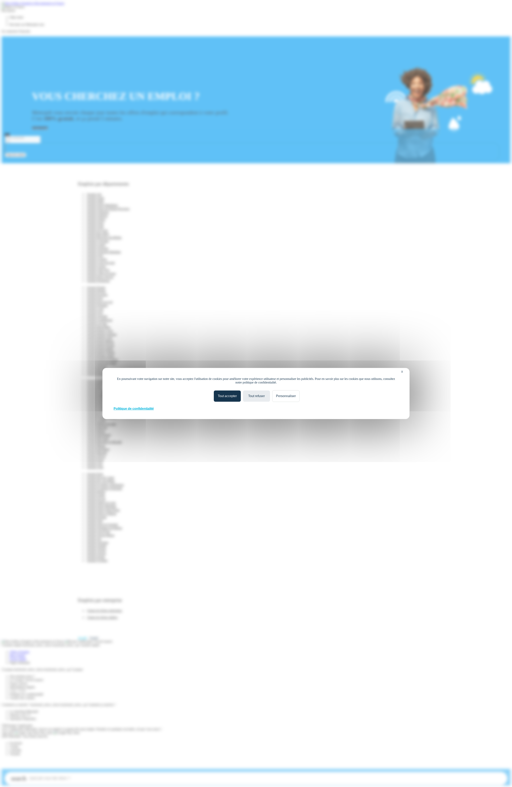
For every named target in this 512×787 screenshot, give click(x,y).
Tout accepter (227, 396)
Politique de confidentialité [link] (134, 408)
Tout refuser (256, 396)
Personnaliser (286, 396)
